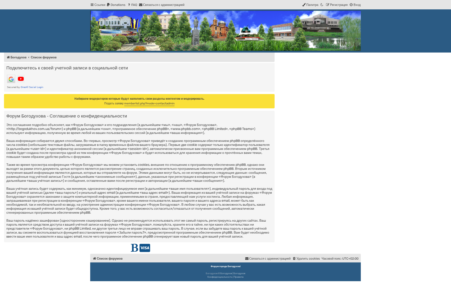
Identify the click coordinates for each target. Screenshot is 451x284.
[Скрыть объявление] (271, 97)
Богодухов (226, 273)
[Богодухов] (225, 31)
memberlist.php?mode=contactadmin (149, 103)
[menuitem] (115, 4)
